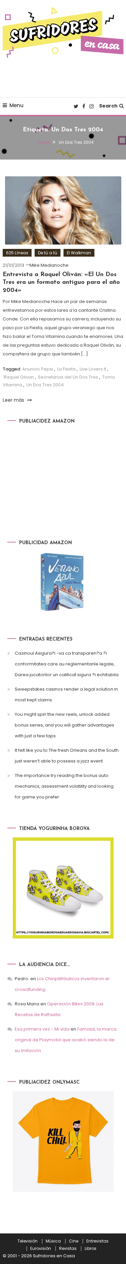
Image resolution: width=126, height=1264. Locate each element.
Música (53, 1241)
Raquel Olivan (19, 377)
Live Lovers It (93, 369)
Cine (73, 1241)
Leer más (14, 400)
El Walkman (79, 253)
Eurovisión (40, 1248)
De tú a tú (47, 253)
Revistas (68, 1248)
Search (108, 105)
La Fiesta (66, 369)
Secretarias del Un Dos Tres (68, 377)
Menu (16, 105)
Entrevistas (97, 1241)
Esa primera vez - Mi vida (42, 1029)
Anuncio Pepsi (37, 369)
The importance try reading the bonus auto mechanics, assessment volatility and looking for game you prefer (64, 786)
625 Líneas (17, 253)
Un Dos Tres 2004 (45, 385)
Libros (90, 1248)
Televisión (27, 1241)
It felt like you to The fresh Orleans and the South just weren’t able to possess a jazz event (67, 755)
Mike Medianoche (49, 265)
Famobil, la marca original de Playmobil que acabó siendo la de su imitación (66, 1040)
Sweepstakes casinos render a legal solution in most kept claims (66, 694)
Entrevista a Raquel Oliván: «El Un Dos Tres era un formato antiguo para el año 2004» (61, 283)
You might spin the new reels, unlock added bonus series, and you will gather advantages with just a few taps (64, 725)
